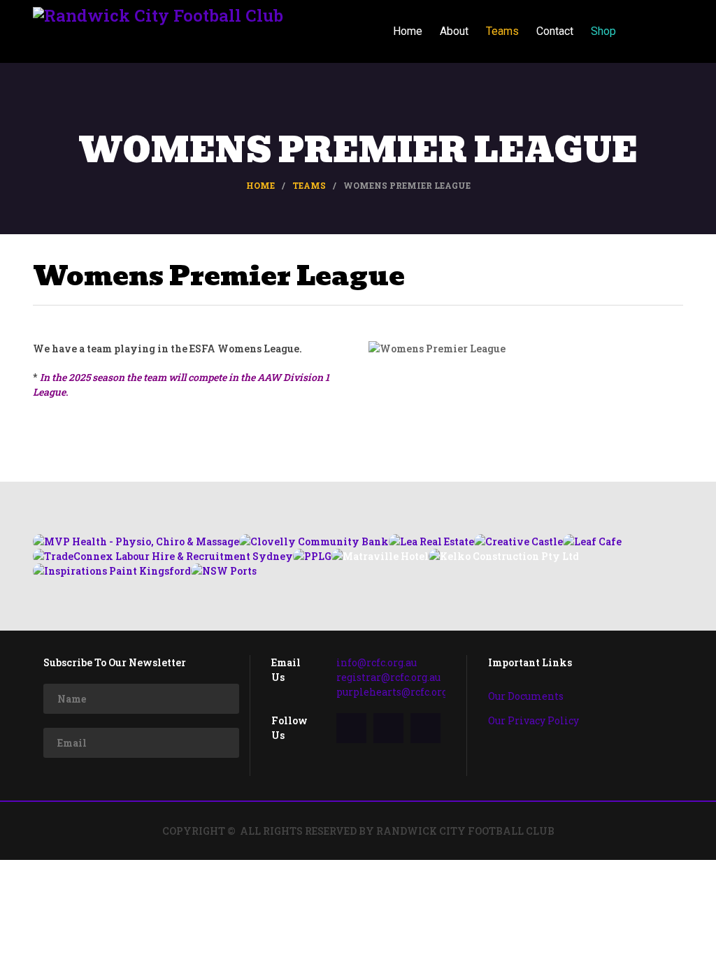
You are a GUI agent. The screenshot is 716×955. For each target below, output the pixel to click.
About (454, 31)
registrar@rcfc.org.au (388, 677)
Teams (502, 31)
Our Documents (526, 696)
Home (407, 31)
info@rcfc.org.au (376, 662)
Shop (603, 31)
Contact (554, 31)
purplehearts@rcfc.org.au (398, 691)
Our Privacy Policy (533, 720)
